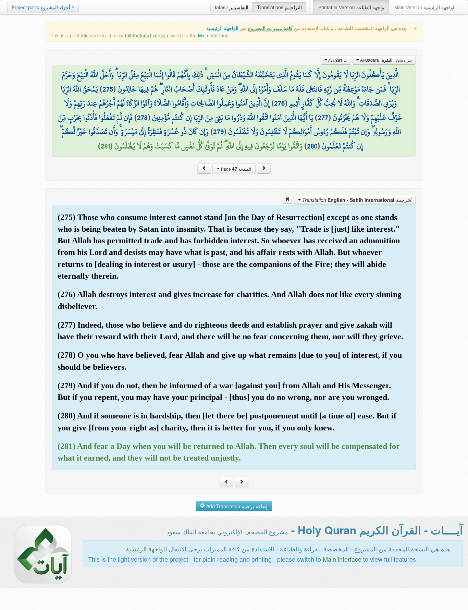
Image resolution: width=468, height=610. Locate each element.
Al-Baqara (385, 60)
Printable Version (351, 7)
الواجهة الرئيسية (222, 28)
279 (218, 131)
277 (323, 117)
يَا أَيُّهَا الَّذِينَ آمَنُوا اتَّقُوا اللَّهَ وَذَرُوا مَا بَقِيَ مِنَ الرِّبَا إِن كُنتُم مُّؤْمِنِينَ (232, 117)
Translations (279, 7)
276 (279, 103)
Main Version (425, 7)
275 (107, 89)
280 (312, 146)
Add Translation (236, 506)
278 (142, 117)
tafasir (231, 7)
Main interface (213, 35)
